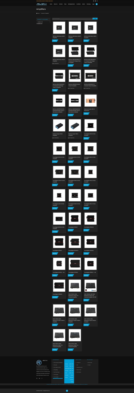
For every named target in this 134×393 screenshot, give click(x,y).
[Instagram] (97, 1)
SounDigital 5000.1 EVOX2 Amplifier (74, 204)
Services (60, 4)
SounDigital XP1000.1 (73, 227)
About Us (55, 4)
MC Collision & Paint (57, 367)
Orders (89, 364)
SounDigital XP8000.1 (57, 294)
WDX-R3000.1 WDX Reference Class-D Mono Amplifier (90, 320)
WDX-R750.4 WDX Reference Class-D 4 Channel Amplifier (73, 345)
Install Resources (79, 367)
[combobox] (39, 23)
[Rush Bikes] (41, 4)
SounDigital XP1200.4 (89, 227)
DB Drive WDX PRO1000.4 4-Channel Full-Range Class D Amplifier (75, 61)
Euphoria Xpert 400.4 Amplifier (58, 134)
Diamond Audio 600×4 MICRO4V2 (89, 109)
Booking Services (71, 4)
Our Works (79, 4)
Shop (65, 4)
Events (83, 4)
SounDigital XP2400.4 (73, 250)
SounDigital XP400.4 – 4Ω (58, 272)
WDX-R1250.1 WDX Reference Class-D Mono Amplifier (59, 320)
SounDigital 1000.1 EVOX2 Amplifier (89, 134)
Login (93, 4)
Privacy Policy (61, 384)
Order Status (79, 372)
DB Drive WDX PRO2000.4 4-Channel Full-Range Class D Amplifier (90, 61)
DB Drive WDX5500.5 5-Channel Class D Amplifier (90, 85)
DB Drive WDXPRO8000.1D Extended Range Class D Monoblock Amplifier (74, 110)
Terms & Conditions (84, 384)
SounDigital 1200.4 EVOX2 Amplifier (74, 158)
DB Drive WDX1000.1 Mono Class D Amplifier (74, 85)
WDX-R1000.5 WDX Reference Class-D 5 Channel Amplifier (73, 296)
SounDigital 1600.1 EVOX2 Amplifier (89, 158)
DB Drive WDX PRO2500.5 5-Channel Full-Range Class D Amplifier (58, 86)
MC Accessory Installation (58, 362)
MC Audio (55, 364)
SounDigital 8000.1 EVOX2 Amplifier (58, 227)
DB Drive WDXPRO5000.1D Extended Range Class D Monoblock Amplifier (58, 110)
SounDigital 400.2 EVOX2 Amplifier (90, 181)
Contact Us (78, 362)
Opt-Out (57, 384)
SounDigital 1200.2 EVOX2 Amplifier (58, 158)
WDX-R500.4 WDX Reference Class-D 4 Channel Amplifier (58, 345)
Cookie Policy (49, 384)
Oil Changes (56, 374)
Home (51, 4)
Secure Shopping (72, 384)
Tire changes (56, 376)
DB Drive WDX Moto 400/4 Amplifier (90, 37)
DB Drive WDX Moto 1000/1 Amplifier (59, 37)
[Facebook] (94, 1)
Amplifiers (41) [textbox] (39, 23)
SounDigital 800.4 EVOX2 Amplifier (90, 204)
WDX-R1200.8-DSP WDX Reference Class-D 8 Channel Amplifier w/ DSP (90, 296)
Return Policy (66, 384)
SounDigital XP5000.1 (73, 272)
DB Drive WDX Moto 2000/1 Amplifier (75, 37)
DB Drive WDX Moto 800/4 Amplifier (59, 60)
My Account (90, 362)
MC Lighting (56, 369)
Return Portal (79, 369)
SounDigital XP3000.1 (89, 250)
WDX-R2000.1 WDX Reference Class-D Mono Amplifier (74, 320)
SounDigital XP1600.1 (57, 250)
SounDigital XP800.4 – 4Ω (90, 272)
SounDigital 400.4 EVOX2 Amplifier (58, 204)
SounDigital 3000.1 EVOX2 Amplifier (74, 181)
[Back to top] (67, 391)
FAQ (77, 364)
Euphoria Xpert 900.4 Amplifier (73, 134)
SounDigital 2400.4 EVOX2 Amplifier (59, 181)
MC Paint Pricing (56, 372)
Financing (88, 4)
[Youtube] (96, 1)
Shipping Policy (77, 384)
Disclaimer (53, 384)
